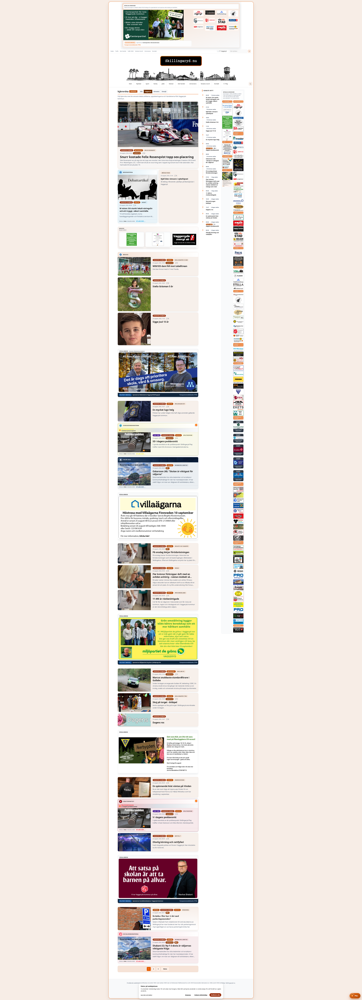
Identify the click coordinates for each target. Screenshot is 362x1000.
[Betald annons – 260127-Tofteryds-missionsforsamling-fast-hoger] (238, 306)
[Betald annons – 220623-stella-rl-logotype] (238, 285)
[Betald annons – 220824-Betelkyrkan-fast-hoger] (238, 326)
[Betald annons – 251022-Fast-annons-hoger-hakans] (238, 207)
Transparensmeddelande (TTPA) (132, 45)
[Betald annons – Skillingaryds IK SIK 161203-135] (238, 516)
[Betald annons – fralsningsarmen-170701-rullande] (238, 331)
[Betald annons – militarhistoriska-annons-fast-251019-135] (238, 604)
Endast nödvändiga (200, 995)
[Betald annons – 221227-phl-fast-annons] (198, 27)
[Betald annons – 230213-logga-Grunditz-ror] (238, 201)
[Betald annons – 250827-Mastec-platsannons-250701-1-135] (227, 149)
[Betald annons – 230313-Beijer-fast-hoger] (238, 240)
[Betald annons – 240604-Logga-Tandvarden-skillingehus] (238, 210)
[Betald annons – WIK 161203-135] (238, 511)
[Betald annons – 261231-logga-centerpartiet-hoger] (238, 426)
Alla (141, 91)
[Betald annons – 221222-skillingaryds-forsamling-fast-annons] (238, 335)
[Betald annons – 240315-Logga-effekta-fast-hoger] (238, 147)
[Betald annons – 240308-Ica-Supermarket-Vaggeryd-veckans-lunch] (238, 106)
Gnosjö (164, 91)
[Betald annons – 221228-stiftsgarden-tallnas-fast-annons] (233, 13)
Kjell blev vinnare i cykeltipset (212, 112)
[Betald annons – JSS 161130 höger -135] (238, 403)
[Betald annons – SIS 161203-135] (238, 521)
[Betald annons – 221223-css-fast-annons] (238, 156)
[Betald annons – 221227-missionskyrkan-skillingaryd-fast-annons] (238, 317)
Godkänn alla (215, 995)
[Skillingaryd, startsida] (181, 61)
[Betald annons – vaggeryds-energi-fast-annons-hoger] (184, 239)
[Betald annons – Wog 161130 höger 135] (238, 391)
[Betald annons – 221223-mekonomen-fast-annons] (238, 354)
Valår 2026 (130, 51)
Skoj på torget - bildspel (211, 202)
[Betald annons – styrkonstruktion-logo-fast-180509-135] (238, 373)
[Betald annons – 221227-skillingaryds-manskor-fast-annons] (238, 571)
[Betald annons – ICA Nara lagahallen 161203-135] (238, 129)
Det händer (123, 51)
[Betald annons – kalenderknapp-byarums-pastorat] (233, 28)
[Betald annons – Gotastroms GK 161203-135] (238, 505)
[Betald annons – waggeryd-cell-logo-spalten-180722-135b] (238, 413)
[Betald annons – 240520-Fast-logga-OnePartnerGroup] (221, 12)
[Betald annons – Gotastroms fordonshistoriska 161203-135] (238, 593)
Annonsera (148, 51)
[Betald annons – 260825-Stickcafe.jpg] (158, 239)
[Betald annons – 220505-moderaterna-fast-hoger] (238, 462)
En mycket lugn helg (212, 139)
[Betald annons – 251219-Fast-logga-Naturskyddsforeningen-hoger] (238, 552)
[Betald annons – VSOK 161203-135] (238, 526)
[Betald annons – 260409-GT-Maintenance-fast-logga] (198, 21)
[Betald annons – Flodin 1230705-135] (238, 276)
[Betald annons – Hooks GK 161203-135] (238, 495)
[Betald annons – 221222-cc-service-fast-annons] (238, 349)
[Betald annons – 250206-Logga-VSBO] (238, 271)
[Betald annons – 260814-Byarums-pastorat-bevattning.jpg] (227, 179)
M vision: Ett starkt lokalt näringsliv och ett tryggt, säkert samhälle (212, 100)
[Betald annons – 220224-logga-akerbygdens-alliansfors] (238, 322)
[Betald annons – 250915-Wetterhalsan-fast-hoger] (210, 28)
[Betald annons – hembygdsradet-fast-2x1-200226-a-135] (238, 566)
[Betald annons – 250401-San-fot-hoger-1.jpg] (238, 184)
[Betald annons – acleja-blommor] (238, 217)
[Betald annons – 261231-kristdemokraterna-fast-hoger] (238, 475)
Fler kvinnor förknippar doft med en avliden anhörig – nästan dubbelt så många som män (212, 183)
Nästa (165, 969)
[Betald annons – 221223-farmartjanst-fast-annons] (238, 138)
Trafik (116, 51)
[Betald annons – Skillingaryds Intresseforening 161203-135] (238, 599)
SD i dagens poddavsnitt (212, 149)
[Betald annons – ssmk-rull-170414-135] (238, 489)
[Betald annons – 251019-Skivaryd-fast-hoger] (238, 615)
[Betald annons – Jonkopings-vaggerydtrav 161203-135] (238, 538)
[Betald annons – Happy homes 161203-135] (238, 229)
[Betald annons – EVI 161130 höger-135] (238, 386)
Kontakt (154, 51)
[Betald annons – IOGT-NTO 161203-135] (238, 621)
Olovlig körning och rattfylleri (212, 233)
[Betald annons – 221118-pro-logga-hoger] (238, 610)
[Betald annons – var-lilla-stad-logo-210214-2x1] (221, 21)
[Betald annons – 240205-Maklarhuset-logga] (238, 288)
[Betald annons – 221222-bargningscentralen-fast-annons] (238, 359)
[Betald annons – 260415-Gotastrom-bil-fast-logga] (210, 12)
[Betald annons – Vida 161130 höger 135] (238, 397)
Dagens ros (209, 210)
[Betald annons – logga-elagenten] (221, 28)
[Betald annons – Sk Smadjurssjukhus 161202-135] (238, 189)
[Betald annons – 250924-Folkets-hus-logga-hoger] (238, 261)
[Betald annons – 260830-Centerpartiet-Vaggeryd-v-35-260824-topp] (157, 25)
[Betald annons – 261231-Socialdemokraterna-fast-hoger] (238, 449)
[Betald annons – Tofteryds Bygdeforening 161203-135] (238, 547)
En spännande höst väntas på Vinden (212, 217)
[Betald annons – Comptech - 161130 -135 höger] (238, 367)
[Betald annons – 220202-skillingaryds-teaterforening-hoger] (238, 559)
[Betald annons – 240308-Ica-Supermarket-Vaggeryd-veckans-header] (198, 13)
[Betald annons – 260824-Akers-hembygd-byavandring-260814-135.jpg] (131, 239)
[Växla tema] (250, 84)
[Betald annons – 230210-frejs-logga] (238, 253)
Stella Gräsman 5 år (212, 122)
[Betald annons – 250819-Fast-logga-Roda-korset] (238, 244)
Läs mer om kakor (146, 995)
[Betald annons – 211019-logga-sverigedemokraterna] (238, 437)
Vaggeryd (148, 91)
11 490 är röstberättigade (211, 194)
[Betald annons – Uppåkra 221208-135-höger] (238, 408)
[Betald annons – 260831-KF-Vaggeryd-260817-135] (227, 163)
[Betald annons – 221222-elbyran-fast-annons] (233, 20)
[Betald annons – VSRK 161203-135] (238, 532)
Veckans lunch (139, 51)
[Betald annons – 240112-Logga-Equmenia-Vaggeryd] (238, 294)
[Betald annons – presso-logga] (238, 380)
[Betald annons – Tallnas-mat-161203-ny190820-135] (238, 113)
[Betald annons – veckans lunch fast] (238, 118)
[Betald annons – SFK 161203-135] (238, 500)
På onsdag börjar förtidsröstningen (211, 172)
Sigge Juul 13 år (211, 131)
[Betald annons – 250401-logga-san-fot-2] (238, 165)
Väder (112, 51)
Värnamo (156, 91)
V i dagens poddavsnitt (212, 225)
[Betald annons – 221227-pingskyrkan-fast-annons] (238, 312)
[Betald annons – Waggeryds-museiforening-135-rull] (238, 582)
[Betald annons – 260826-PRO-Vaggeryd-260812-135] (227, 109)
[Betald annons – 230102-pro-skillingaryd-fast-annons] (238, 576)
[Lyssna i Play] (196, 425)
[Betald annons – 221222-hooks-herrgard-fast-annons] (238, 122)
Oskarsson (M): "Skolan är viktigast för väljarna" (212, 160)
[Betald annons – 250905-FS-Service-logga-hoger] (210, 20)
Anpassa (188, 995)
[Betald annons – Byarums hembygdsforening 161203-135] (238, 587)
